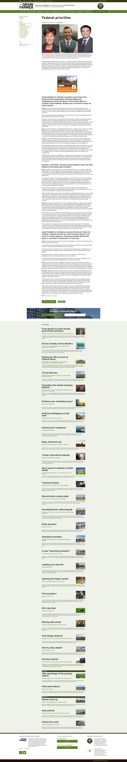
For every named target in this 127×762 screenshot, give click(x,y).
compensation (23, 29)
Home (20, 1)
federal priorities (24, 32)
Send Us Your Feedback (49, 301)
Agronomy (47, 11)
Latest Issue (23, 11)
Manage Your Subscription (38, 1)
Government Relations (57, 11)
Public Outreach (32, 11)
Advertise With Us (49, 1)
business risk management (23, 25)
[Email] (59, 302)
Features (21, 16)
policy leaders (23, 34)
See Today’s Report (52, 314)
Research (88, 11)
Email (26, 45)
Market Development (69, 11)
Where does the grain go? (51, 295)
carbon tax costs (24, 27)
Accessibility (27, 748)
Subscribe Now (75, 314)
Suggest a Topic (67, 747)
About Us (25, 1)
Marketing (40, 11)
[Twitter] (64, 302)
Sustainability (80, 11)
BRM (21, 21)
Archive (30, 1)
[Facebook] (61, 302)
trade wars (22, 37)
